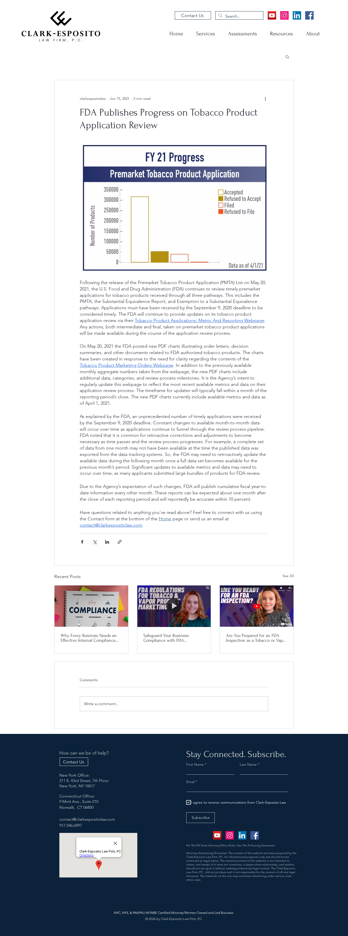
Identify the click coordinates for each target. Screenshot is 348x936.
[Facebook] (309, 15)
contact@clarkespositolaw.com (87, 819)
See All (288, 576)
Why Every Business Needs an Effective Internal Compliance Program (89, 638)
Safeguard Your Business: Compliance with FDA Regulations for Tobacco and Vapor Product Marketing (169, 638)
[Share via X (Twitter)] (94, 541)
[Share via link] (119, 541)
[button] (287, 56)
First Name (195, 764)
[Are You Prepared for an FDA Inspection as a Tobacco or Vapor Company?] (256, 606)
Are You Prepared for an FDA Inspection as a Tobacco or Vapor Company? (256, 638)
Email (191, 782)
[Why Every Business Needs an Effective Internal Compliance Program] (91, 606)
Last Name (248, 764)
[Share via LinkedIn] (107, 541)
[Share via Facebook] (82, 541)
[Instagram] (284, 15)
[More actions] (265, 98)
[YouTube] (272, 15)
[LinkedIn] (297, 15)
